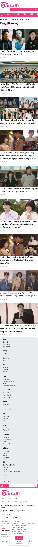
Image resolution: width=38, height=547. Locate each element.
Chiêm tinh (6, 437)
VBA (4, 360)
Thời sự (5, 418)
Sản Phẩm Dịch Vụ (9, 465)
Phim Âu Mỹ (7, 395)
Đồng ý (19, 538)
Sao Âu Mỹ (6, 346)
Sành (5, 462)
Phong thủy (7, 444)
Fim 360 (6, 390)
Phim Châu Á (7, 397)
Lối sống (5, 354)
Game (5, 476)
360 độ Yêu (6, 372)
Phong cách (7, 356)
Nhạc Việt (6, 405)
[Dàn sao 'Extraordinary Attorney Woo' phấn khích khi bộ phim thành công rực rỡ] (19, 280)
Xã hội (5, 456)
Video (5, 448)
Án (4, 421)
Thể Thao (6, 416)
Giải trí (5, 453)
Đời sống (6, 451)
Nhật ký (5, 367)
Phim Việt (6, 393)
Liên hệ (3, 529)
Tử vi (4, 442)
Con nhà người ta (8, 381)
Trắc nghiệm (7, 440)
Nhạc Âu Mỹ (7, 409)
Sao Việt (5, 342)
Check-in (6, 358)
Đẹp (4, 425)
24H (4, 413)
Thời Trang (6, 428)
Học (31, 14)
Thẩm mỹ (6, 430)
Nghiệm (6, 434)
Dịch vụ (5, 469)
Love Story (6, 370)
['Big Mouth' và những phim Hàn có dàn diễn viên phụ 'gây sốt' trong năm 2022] (19, 107)
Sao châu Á (6, 344)
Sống (16, 14)
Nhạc (5, 402)
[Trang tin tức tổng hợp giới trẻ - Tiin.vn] (9, 5)
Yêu (24, 14)
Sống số (5, 467)
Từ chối (19, 541)
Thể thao (6, 458)
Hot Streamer (7, 481)
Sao (9, 14)
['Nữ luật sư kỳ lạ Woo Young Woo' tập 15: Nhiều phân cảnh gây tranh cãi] (19, 176)
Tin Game (6, 479)
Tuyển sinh (6, 379)
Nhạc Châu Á (7, 407)
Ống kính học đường (9, 386)
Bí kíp (5, 384)
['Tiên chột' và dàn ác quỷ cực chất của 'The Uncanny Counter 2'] (19, 39)
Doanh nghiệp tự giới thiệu (11, 472)
